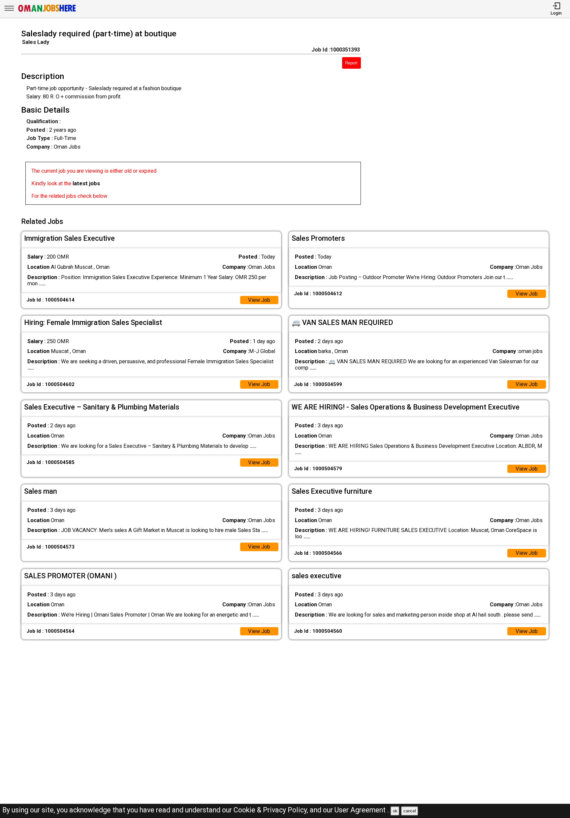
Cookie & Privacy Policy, (272, 810)
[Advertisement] (465, 119)
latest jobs (86, 183)
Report (351, 62)
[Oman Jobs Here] (47, 11)
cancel (409, 810)
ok (395, 810)
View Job (259, 300)
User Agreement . (361, 810)
